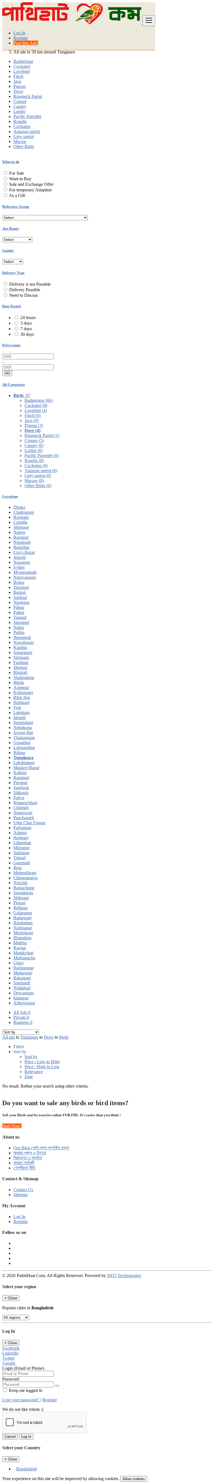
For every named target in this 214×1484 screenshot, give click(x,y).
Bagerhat (21, 547)
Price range (11, 345)
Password (10, 1379)
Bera (17, 867)
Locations (10, 496)
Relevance (34, 1071)
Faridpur (20, 662)
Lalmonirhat (24, 747)
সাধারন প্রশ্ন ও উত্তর (29, 1152)
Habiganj (21, 702)
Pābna (18, 607)
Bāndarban (23, 922)
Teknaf (19, 857)
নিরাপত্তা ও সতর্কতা (27, 1157)
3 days (26, 323)
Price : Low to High (42, 1061)
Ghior (18, 962)
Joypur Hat (23, 732)
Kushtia (20, 647)
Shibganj (21, 527)
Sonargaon (22, 652)
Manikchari (23, 952)
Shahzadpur (23, 677)
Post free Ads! (25, 43)
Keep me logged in (25, 1390)
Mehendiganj (25, 872)
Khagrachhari (25, 802)
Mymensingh (25, 572)
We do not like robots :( (22, 1409)
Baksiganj (22, 978)
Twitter (8, 1358)
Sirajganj (21, 657)
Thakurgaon (24, 737)
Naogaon (21, 602)
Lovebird (21, 71)
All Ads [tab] (21, 1012)
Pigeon (19, 86)
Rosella (19, 121)
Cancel (10, 1436)
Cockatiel (21, 66)
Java (17, 81)
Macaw (19, 141)
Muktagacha (24, 957)
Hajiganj (20, 837)
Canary (19, 106)
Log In (19, 33)
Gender (8, 250)
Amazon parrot (26, 131)
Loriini (19, 111)
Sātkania (20, 792)
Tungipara (23, 757)
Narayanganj (24, 577)
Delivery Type (13, 273)
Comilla (20, 522)
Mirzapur (21, 847)
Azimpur (21, 687)
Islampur (21, 998)
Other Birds (23, 146)
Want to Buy (20, 178)
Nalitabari (22, 988)
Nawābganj (23, 642)
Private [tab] (21, 1017)
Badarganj (22, 917)
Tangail (19, 617)
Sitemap (20, 1194)
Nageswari (22, 812)
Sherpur (20, 667)
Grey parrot (23, 136)
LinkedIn (10, 1353)
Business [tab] (22, 1022)
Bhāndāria (22, 937)
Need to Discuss (23, 295)
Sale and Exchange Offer (31, 184)
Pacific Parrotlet (27, 116)
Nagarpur (21, 562)
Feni (17, 707)
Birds (64, 1037)
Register (20, 38)
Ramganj (21, 777)
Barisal (19, 592)
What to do (11, 162)
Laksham (21, 712)
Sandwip (21, 787)
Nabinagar (22, 927)
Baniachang (23, 887)
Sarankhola (23, 892)
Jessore (19, 557)
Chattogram (23, 512)
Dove (18, 91)
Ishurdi (19, 717)
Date (29, 1076)
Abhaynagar (24, 1003)
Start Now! (12, 1126)
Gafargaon (22, 912)
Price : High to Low (42, 1066)
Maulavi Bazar (26, 767)
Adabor (20, 832)
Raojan (19, 947)
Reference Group (15, 206)
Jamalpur (21, 622)
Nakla (18, 627)
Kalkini (19, 772)
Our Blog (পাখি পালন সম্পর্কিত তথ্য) (41, 1147)
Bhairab (20, 672)
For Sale (16, 173)
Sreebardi (21, 983)
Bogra (18, 582)
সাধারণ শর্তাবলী (23, 1162)
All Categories (13, 384)
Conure (19, 101)
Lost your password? (21, 1399)
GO (7, 373)
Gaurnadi (21, 862)
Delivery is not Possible (30, 284)
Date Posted (11, 306)
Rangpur (21, 537)
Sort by (31, 1056)
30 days (27, 334)
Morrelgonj (23, 932)
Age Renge (10, 228)
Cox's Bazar (24, 552)
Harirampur (23, 968)
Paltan (18, 612)
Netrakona (22, 727)
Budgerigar (23, 61)
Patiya (18, 797)
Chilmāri (21, 807)
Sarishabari (23, 722)
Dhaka (19, 507)
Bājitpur (20, 907)
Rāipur (19, 752)
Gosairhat (21, 742)
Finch (18, 76)
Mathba (20, 942)
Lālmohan (22, 842)
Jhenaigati (22, 637)
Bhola (18, 682)
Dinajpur (21, 587)
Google (8, 1363)
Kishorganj (23, 692)
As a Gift (17, 195)
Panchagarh (23, 817)
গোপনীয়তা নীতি (24, 1168)
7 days (26, 328)
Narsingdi (22, 542)
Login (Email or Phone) (23, 1368)
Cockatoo (21, 126)
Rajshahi (21, 517)
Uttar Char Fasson (29, 822)
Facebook (11, 1348)
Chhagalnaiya (25, 877)
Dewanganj (23, 993)
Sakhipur (21, 852)
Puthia (19, 632)
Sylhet (19, 567)
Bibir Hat (21, 697)
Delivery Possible (24, 289)
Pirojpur (20, 782)
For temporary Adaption (30, 189)
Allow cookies (134, 1479)
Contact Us (23, 1189)
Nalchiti (20, 882)
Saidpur (20, 597)
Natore (19, 532)
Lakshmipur (24, 762)
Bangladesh (26, 1468)
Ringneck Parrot (27, 96)
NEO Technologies (124, 1275)
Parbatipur (22, 827)
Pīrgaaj (19, 902)
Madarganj (22, 973)
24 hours (28, 317)
